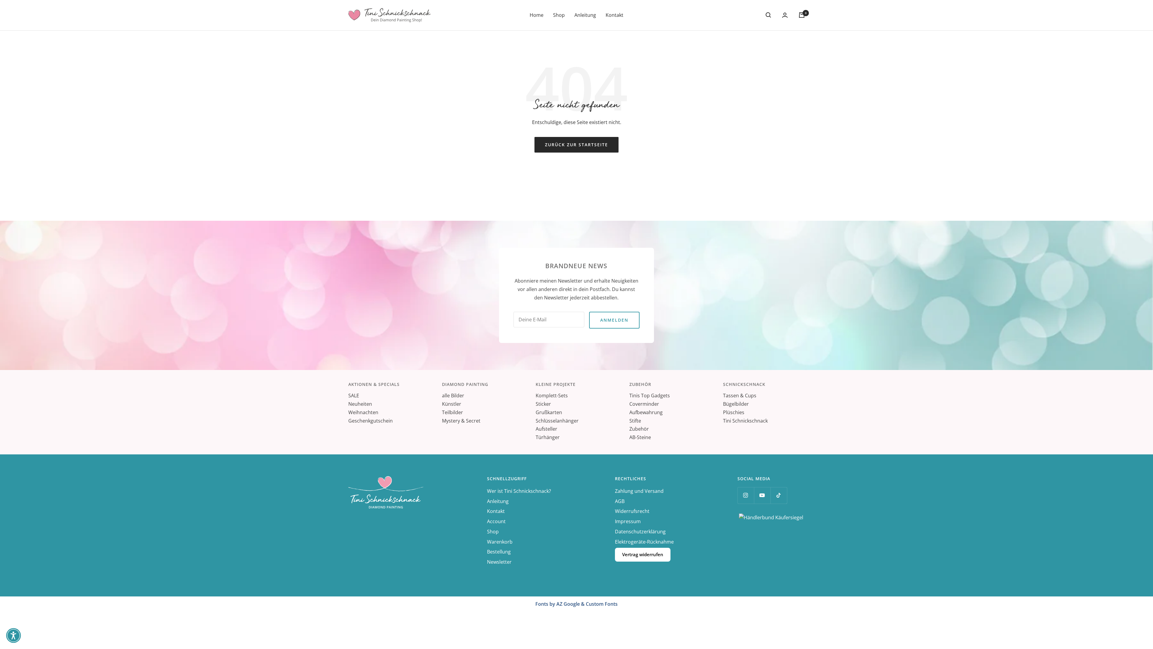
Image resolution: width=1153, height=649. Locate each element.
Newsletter (499, 562)
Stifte (635, 420)
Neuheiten (360, 404)
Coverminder (644, 404)
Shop (559, 15)
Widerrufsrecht (632, 511)
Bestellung (499, 551)
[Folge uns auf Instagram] (745, 495)
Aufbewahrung (646, 412)
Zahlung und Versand (639, 491)
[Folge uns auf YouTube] (762, 495)
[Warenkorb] (802, 15)
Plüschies (733, 412)
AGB (620, 501)
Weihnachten (363, 412)
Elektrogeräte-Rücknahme (644, 541)
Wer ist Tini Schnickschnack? (519, 491)
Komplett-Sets (552, 395)
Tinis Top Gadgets (649, 395)
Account (496, 521)
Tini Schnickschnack (745, 420)
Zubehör (639, 429)
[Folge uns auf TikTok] (778, 495)
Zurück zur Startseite (576, 144)
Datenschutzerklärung (640, 531)
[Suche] (768, 15)
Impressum (628, 521)
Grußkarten (549, 412)
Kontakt (614, 15)
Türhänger (548, 437)
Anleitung (585, 15)
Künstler (451, 404)
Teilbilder (452, 412)
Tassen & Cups (739, 395)
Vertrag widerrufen (642, 554)
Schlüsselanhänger (557, 420)
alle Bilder (453, 395)
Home (536, 15)
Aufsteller (546, 429)
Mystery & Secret (461, 420)
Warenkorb (500, 541)
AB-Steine (640, 437)
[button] (13, 635)
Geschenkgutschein (370, 420)
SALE (353, 395)
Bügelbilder (736, 404)
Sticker (543, 404)
